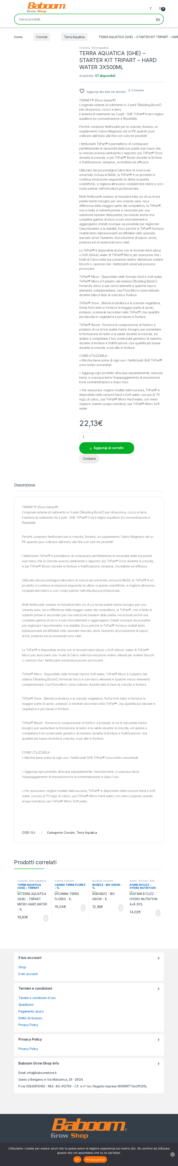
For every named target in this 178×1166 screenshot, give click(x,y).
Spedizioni (25, 1004)
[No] (172, 1154)
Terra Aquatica (74, 37)
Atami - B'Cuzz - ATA (142, 880)
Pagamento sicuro (31, 1011)
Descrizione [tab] (24, 485)
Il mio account (28, 974)
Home (18, 37)
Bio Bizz (97, 880)
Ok (77, 1159)
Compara (137, 90)
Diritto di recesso (30, 1018)
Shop (22, 967)
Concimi (41, 37)
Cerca (157, 19)
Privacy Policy (28, 1025)
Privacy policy (95, 1159)
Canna (59, 880)
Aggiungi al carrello (109, 448)
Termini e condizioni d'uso (37, 998)
